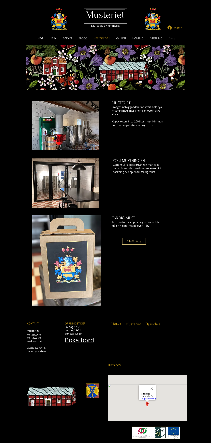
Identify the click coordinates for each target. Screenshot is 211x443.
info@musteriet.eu (36, 341)
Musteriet (105, 14)
